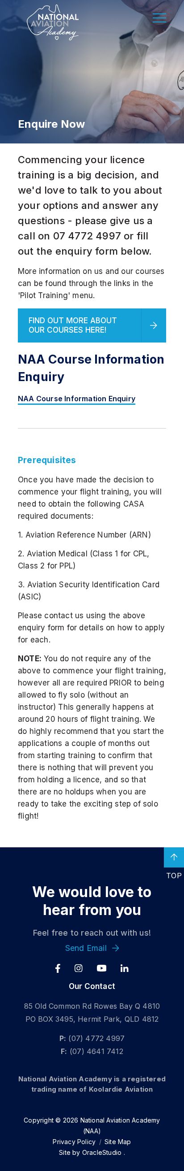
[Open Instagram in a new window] (79, 968)
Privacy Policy (74, 1141)
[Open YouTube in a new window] (101, 968)
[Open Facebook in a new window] (57, 968)
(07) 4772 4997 (96, 1038)
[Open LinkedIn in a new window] (125, 968)
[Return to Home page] (53, 22)
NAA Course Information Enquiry (76, 398)
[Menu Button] (159, 18)
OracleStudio (101, 1152)
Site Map (118, 1141)
